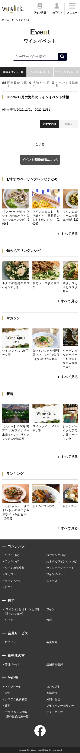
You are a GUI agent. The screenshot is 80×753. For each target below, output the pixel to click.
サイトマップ (54, 712)
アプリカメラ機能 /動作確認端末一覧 (17, 714)
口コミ (9, 587)
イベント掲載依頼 (67, 84)
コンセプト (53, 686)
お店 (49, 620)
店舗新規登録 (54, 664)
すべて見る (69, 233)
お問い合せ (53, 699)
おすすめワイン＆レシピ (61, 561)
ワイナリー (12, 620)
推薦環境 (51, 693)
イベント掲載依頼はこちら (40, 159)
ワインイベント (56, 574)
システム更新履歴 (16, 699)
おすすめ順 (49, 124)
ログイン (10, 642)
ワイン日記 (12, 555)
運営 (7, 705)
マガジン (10, 574)
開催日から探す (17, 84)
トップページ (13, 686)
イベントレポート (40, 72)
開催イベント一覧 (13, 72)
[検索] (62, 56)
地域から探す (41, 84)
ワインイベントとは (66, 72)
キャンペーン (13, 580)
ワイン (50, 609)
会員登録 (51, 642)
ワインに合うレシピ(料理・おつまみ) (22, 611)
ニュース (51, 580)
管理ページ (12, 664)
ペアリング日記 (56, 555)
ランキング (12, 561)
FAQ (7, 693)
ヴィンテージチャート (60, 567)
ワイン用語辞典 (14, 567)
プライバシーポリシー (60, 705)
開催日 (68, 124)
